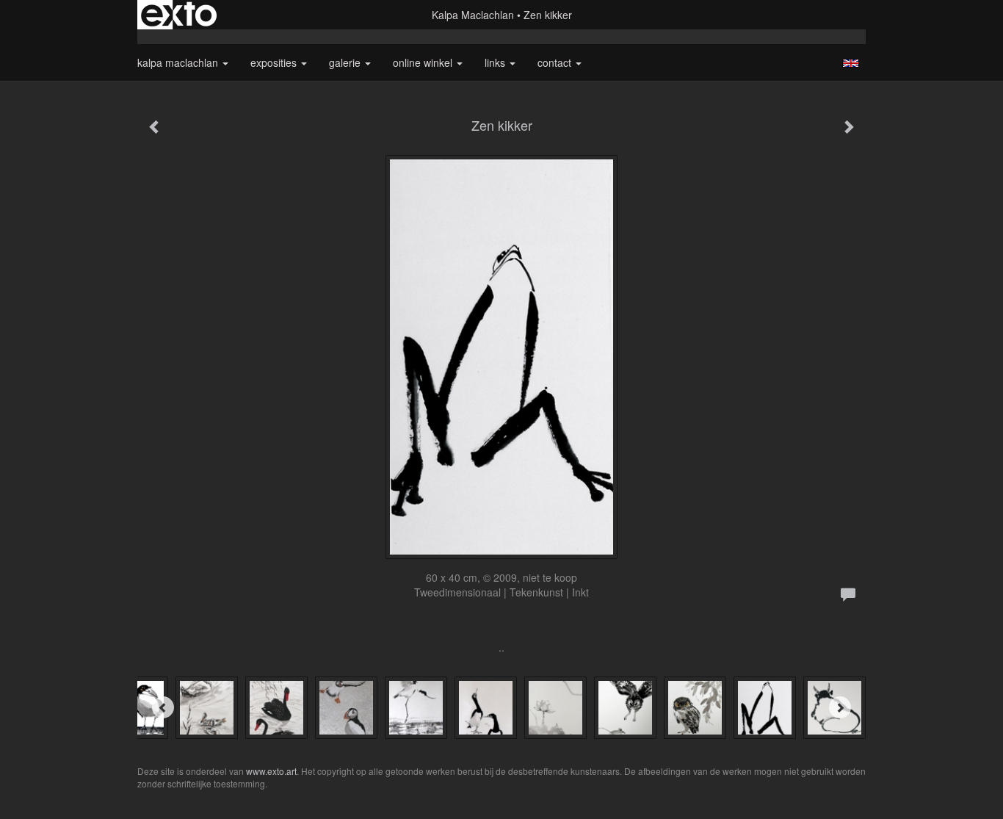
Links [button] (496, 62)
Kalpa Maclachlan (473, 14)
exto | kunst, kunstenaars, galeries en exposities (178, 14)
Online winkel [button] (424, 62)
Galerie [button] (346, 62)
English (850, 63)
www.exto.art (271, 771)
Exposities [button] (275, 62)
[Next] (840, 707)
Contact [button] (555, 62)
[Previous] (163, 707)
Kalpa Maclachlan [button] (179, 62)
